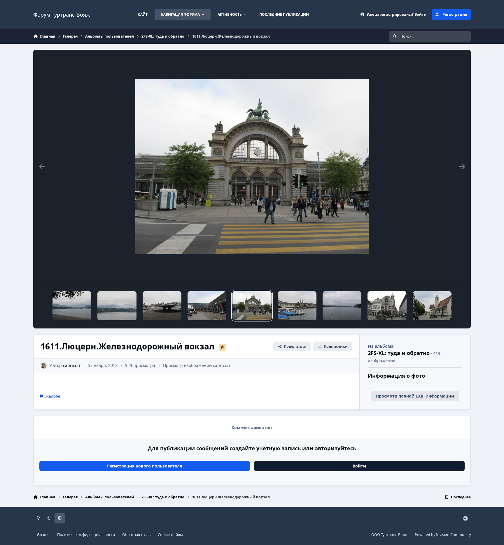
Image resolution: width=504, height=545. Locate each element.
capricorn (72, 365)
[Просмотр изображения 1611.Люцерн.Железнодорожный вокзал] (251, 305)
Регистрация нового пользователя (144, 466)
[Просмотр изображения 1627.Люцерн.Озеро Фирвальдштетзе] (71, 305)
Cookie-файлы (170, 534)
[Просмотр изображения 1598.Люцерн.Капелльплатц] (432, 305)
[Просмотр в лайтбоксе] (252, 166)
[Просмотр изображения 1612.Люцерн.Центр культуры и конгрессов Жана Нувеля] (207, 305)
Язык (42, 534)
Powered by (443, 534)
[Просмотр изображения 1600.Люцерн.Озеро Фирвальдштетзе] (342, 305)
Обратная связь (136, 534)
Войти (359, 466)
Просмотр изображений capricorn (197, 365)
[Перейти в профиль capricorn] (44, 366)
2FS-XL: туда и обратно (399, 352)
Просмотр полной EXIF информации (415, 396)
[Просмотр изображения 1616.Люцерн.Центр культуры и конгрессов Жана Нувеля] (162, 305)
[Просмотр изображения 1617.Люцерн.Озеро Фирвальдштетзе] (116, 305)
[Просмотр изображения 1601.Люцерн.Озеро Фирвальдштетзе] (297, 305)
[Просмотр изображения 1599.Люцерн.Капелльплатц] (387, 305)
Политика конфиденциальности (86, 534)
